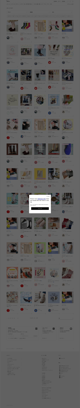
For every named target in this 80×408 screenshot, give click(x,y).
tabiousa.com (42, 198)
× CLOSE (48, 196)
